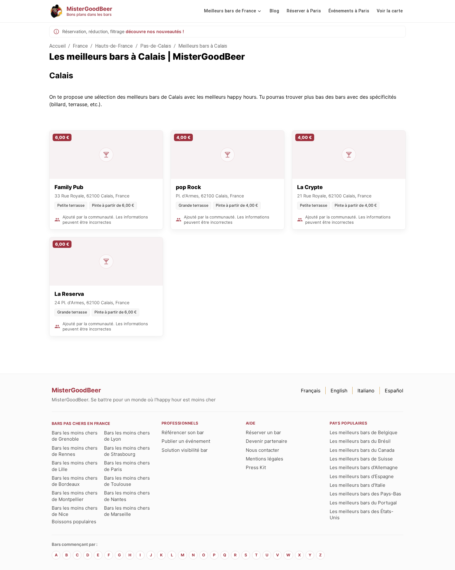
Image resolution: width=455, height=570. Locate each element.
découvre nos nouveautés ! (155, 31)
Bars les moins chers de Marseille (127, 511)
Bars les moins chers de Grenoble (75, 436)
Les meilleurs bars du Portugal (363, 503)
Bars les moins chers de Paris (127, 466)
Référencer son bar (183, 432)
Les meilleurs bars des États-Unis (361, 514)
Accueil (57, 46)
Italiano (366, 390)
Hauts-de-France (114, 46)
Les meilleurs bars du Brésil (360, 441)
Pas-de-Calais (155, 46)
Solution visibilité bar (185, 450)
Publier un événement (186, 441)
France (80, 46)
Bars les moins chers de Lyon (127, 436)
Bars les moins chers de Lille (75, 466)
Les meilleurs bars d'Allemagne (364, 467)
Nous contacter (262, 450)
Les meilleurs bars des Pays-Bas (365, 494)
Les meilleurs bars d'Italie (357, 485)
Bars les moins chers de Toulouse (127, 481)
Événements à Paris (348, 11)
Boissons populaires (74, 522)
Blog (274, 11)
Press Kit (256, 467)
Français (310, 390)
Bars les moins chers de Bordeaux (75, 481)
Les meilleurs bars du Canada (362, 450)
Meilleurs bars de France (230, 11)
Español (394, 390)
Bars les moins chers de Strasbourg (127, 451)
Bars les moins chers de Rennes (75, 451)
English (339, 390)
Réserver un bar (263, 432)
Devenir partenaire (266, 441)
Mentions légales (264, 459)
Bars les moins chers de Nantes (127, 496)
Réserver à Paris (304, 11)
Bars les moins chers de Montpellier (75, 496)
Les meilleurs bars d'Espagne (362, 476)
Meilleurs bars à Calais (202, 46)
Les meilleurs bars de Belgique (363, 432)
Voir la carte (390, 11)
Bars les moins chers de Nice (75, 511)
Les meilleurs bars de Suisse (361, 459)
